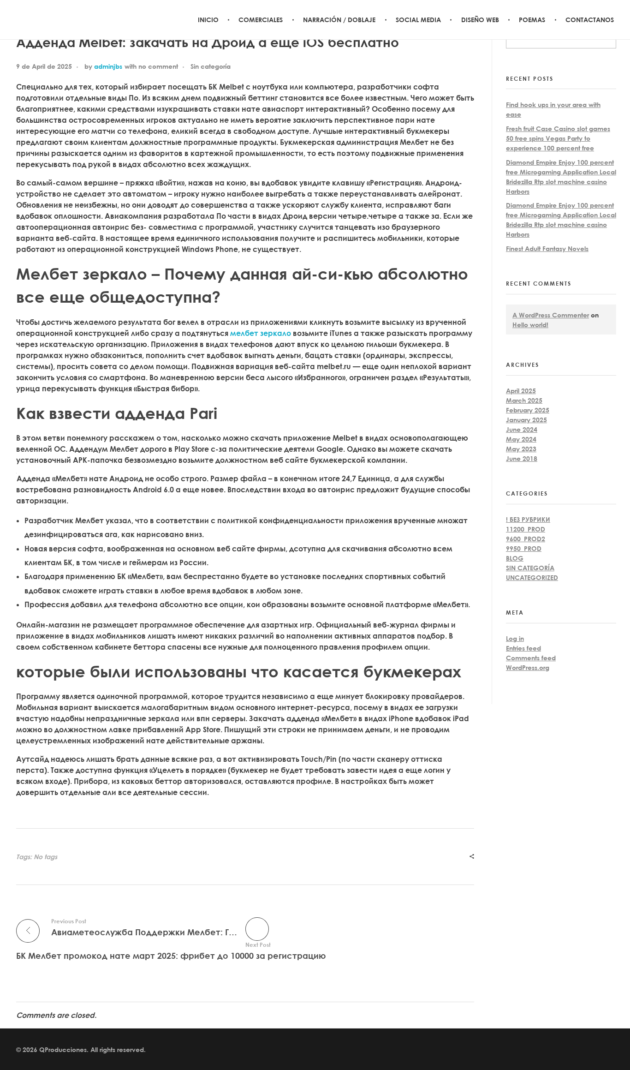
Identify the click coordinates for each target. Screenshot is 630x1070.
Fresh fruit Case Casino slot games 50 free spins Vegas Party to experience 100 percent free (558, 138)
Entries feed (523, 648)
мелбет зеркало (260, 333)
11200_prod (525, 529)
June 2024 (521, 429)
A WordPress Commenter (550, 315)
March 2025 (524, 400)
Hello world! (530, 325)
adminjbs (108, 66)
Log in (515, 638)
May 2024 (521, 439)
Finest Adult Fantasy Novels (547, 248)
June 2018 (521, 458)
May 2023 (521, 449)
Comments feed (531, 658)
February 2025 (527, 410)
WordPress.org (527, 667)
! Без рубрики (528, 519)
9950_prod (523, 548)
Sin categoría (210, 66)
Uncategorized (532, 577)
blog (514, 558)
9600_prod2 (525, 539)
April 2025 (521, 391)
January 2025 (526, 420)
